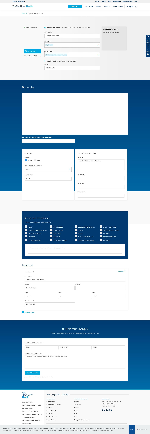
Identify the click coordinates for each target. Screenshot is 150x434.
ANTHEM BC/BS (58, 227)
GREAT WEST (57, 233)
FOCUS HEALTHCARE (34, 233)
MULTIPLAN (56, 237)
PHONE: (46, 64)
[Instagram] (109, 410)
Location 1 (29, 271)
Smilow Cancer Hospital (28, 417)
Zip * (93, 292)
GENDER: (27, 158)
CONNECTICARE (58, 230)
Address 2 (78, 284)
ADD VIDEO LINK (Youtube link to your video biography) (37, 137)
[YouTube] (111, 410)
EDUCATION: (81, 158)
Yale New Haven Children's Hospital (31, 405)
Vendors (76, 417)
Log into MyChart (51, 411)
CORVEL (80, 230)
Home (23, 13)
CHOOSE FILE (32, 51)
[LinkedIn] (107, 410)
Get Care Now (89, 6)
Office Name (28, 276)
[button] (52, 45)
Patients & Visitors (118, 6)
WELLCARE (106, 240)
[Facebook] (102, 410)
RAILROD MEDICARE (109, 237)
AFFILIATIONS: (48, 51)
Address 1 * (28, 284)
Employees (77, 407)
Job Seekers (77, 404)
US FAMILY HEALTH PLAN (86, 240)
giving (76, 411)
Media (76, 414)
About (109, 1)
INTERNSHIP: (81, 174)
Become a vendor (51, 420)
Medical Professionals (127, 1)
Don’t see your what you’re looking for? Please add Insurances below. (46, 248)
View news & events (51, 417)
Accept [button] (131, 429)
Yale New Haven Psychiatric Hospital (32, 414)
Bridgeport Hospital (27, 402)
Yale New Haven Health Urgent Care (31, 420)
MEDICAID (106, 233)
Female (30, 160)
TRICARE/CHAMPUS (34, 240)
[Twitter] (104, 410)
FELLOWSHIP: (82, 192)
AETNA (30, 227)
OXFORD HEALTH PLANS (85, 237)
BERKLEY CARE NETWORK (86, 227)
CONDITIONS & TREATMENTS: (33, 165)
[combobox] (67, 55)
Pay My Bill (49, 414)
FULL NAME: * (48, 32)
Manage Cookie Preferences (81, 420)
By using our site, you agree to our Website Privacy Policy (97, 430)
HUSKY (80, 233)
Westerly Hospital (26, 423)
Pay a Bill (97, 1)
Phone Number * (29, 301)
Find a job (49, 407)
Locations (106, 6)
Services (98, 6)
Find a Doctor (75, 6)
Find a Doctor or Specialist (53, 404)
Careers (136, 1)
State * (60, 292)
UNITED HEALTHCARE (60, 240)
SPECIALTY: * (48, 41)
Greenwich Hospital (27, 408)
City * (26, 292)
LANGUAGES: (28, 175)
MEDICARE (31, 237)
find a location (50, 401)
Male (38, 160)
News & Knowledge (117, 1)
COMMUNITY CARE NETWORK (37, 230)
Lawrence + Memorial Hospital (30, 411)
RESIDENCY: (81, 183)
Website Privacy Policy (76, 430)
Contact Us (103, 1)
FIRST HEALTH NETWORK (111, 230)
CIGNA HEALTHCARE (109, 227)
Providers (76, 401)
